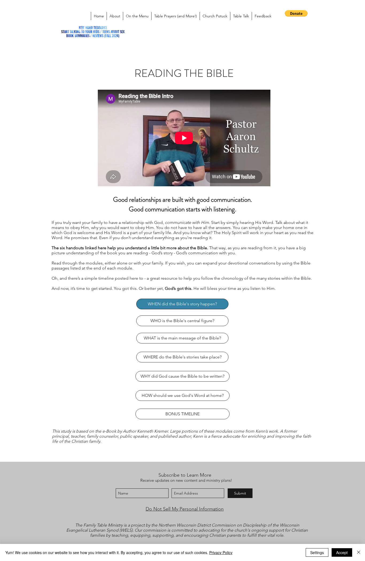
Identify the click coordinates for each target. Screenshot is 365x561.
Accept (342, 552)
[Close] (358, 552)
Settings (317, 552)
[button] (296, 13)
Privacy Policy (220, 552)
